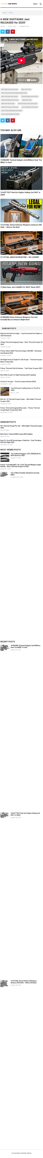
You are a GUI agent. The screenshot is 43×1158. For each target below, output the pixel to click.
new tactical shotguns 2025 (27, 103)
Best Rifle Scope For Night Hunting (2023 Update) (18, 375)
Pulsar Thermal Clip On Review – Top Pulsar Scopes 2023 (21, 368)
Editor (2, 26)
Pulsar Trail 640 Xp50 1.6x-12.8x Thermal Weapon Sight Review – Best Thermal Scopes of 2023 (20, 465)
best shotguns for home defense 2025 (14, 93)
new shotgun (26, 100)
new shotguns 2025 (8, 103)
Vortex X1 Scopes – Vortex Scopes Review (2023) (18, 381)
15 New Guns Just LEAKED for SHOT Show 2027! (20, 287)
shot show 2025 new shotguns (12, 110)
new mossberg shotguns (10, 100)
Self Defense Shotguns (29, 107)
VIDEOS (10, 13)
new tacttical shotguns (10, 107)
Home (4, 13)
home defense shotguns (30, 96)
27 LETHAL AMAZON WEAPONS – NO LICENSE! (19, 257)
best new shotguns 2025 (10, 89)
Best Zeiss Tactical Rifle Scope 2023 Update (16, 434)
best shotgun (26, 89)
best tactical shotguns (10, 96)
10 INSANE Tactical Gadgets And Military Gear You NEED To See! (25, 646)
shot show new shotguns (10, 114)
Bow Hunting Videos (24, 1153)
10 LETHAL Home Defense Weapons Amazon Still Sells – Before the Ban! (24, 982)
